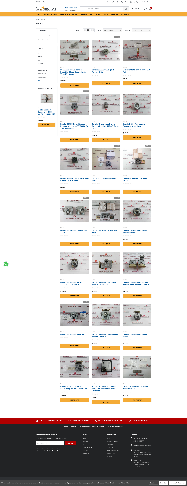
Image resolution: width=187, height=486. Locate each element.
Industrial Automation (44, 36)
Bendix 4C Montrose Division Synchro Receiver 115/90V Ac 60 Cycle (105, 126)
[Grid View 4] (92, 30)
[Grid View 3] (88, 30)
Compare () (128, 2)
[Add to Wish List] (54, 120)
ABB (39, 60)
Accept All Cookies (177, 483)
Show (99, 30)
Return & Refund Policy (113, 450)
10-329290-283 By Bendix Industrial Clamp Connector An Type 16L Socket (73, 72)
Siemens (40, 56)
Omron (39, 67)
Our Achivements (87, 447)
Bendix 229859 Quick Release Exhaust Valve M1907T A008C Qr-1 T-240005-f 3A (74, 126)
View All (40, 80)
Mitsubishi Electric (42, 77)
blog (122, 2)
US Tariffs (109, 456)
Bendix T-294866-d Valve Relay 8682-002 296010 (105, 335)
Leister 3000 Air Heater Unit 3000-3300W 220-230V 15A (46, 112)
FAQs (117, 2)
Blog (84, 444)
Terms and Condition (112, 441)
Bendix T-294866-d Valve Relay (73, 334)
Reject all (163, 483)
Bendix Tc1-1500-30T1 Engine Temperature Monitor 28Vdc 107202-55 (104, 389)
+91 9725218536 (70, 8)
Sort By (128, 30)
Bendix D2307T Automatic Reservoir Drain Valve (134, 125)
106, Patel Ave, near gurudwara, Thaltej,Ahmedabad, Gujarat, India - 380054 (142, 464)
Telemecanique (42, 73)
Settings (153, 483)
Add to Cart (46, 125)
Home (84, 438)
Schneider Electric (42, 70)
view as (78, 30)
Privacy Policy (110, 444)
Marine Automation (43, 40)
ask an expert (139, 441)
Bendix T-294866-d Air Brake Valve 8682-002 (135, 231)
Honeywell (40, 63)
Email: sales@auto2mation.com (142, 445)
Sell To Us (85, 450)
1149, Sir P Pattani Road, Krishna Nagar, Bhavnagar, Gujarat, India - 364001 (142, 454)
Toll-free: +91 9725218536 (141, 438)
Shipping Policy (111, 453)
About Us (85, 441)
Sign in (138, 2)
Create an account (146, 2)
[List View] (84, 30)
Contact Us (86, 453)
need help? (110, 2)
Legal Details (110, 447)
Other (39, 53)
